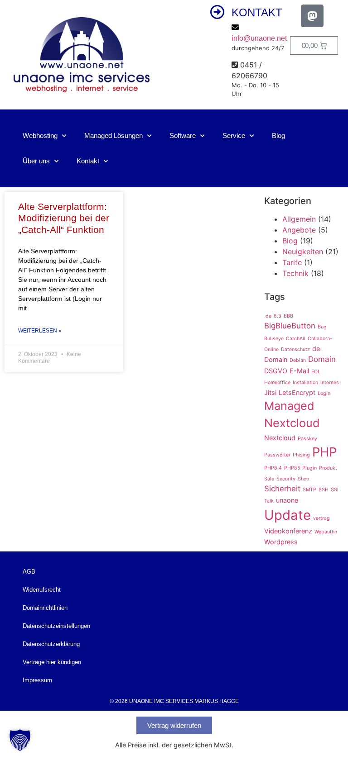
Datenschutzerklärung (51, 644)
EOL (315, 372)
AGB (29, 571)
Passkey (307, 439)
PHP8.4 (273, 468)
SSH (324, 490)
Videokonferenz (288, 531)
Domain (322, 359)
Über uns (36, 161)
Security (285, 479)
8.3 (277, 316)
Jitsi (270, 392)
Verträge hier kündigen (52, 662)
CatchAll (295, 339)
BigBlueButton (289, 325)
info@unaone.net (259, 38)
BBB (288, 316)
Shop (303, 479)
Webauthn (325, 532)
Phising (301, 455)
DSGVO (275, 371)
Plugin (309, 468)
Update (287, 515)
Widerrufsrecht (42, 589)
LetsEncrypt (297, 392)
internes (329, 382)
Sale (269, 479)
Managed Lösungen (113, 135)
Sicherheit (282, 488)
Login (324, 393)
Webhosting (40, 135)
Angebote (299, 229)
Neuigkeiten (302, 251)
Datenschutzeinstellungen (56, 625)
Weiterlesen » (40, 331)
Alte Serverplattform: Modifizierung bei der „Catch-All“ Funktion (63, 217)
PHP (324, 452)
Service (233, 135)
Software (182, 135)
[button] (20, 740)
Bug (322, 327)
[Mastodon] (312, 16)
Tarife (292, 262)
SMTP (309, 490)
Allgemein (299, 218)
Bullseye (274, 339)
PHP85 (292, 468)
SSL (335, 490)
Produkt (328, 468)
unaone (287, 500)
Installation (305, 382)
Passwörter (277, 455)
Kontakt (88, 161)
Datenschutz (295, 349)
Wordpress (281, 542)
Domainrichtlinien (45, 607)
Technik (295, 273)
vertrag (321, 518)
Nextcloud (279, 438)
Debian (298, 360)
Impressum (37, 680)
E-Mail (299, 371)
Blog (278, 135)
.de (267, 316)
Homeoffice (277, 382)
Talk (269, 501)
